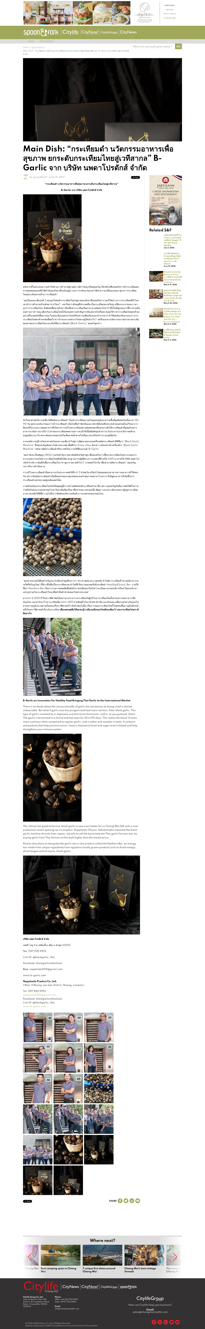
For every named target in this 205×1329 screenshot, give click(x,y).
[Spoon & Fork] (41, 32)
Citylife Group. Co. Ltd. (43, 1323)
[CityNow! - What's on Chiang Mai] (89, 32)
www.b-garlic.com (34, 1006)
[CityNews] (128, 32)
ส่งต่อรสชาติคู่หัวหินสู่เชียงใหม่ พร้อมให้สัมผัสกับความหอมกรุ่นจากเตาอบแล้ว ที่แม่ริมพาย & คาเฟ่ (173, 295)
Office (66, 1299)
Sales (65, 1301)
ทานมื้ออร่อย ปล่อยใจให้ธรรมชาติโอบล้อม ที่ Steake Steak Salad (172, 333)
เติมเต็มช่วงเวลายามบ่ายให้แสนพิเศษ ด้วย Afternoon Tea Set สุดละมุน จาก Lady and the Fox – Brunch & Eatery (172, 315)
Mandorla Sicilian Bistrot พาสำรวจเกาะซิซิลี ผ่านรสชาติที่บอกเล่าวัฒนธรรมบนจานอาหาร (173, 276)
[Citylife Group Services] (109, 32)
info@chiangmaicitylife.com (67, 1308)
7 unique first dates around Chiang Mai (102, 1260)
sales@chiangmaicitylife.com (150, 1310)
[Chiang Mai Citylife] (70, 32)
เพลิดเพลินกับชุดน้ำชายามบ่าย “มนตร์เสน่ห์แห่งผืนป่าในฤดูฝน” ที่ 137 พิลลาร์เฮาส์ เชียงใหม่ (173, 240)
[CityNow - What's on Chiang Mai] (89, 1287)
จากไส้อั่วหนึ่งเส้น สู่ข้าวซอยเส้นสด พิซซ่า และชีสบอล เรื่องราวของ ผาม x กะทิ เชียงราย (172, 258)
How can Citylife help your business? (150, 1304)
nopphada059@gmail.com (39, 994)
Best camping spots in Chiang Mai (60, 1260)
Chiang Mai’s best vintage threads (144, 1260)
